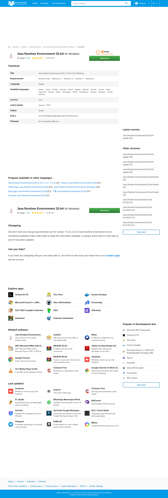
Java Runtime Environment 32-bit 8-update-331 (138, 155)
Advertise (31, 481)
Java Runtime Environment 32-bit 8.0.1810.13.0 (137, 216)
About (10, 481)
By (21, 58)
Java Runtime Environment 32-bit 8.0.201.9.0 (137, 201)
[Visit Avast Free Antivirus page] (104, 52)
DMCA (83, 486)
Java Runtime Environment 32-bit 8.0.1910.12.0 (137, 208)
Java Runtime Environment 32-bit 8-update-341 (138, 136)
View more (141, 232)
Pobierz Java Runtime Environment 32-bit (79, 183)
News (35, 3)
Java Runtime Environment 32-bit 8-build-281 (141, 178)
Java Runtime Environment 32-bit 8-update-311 (138, 163)
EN (153, 3)
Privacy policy (52, 486)
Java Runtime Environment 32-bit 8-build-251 (141, 186)
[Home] (9, 47)
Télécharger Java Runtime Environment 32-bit (28, 187)
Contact (20, 481)
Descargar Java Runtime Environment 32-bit (27, 191)
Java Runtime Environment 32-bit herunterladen (75, 187)
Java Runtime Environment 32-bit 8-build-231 (141, 193)
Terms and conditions (17, 486)
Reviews (44, 3)
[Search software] (126, 3)
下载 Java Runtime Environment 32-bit (69, 191)
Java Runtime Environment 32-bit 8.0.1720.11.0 (137, 223)
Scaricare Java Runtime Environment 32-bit (27, 195)
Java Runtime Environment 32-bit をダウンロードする (31, 183)
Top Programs (58, 3)
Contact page (113, 255)
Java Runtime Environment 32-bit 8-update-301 (138, 170)
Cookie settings (96, 486)
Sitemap (42, 481)
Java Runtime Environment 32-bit (48, 53)
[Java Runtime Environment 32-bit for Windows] (11, 56)
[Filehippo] (17, 3)
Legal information (68, 486)
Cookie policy (36, 486)
